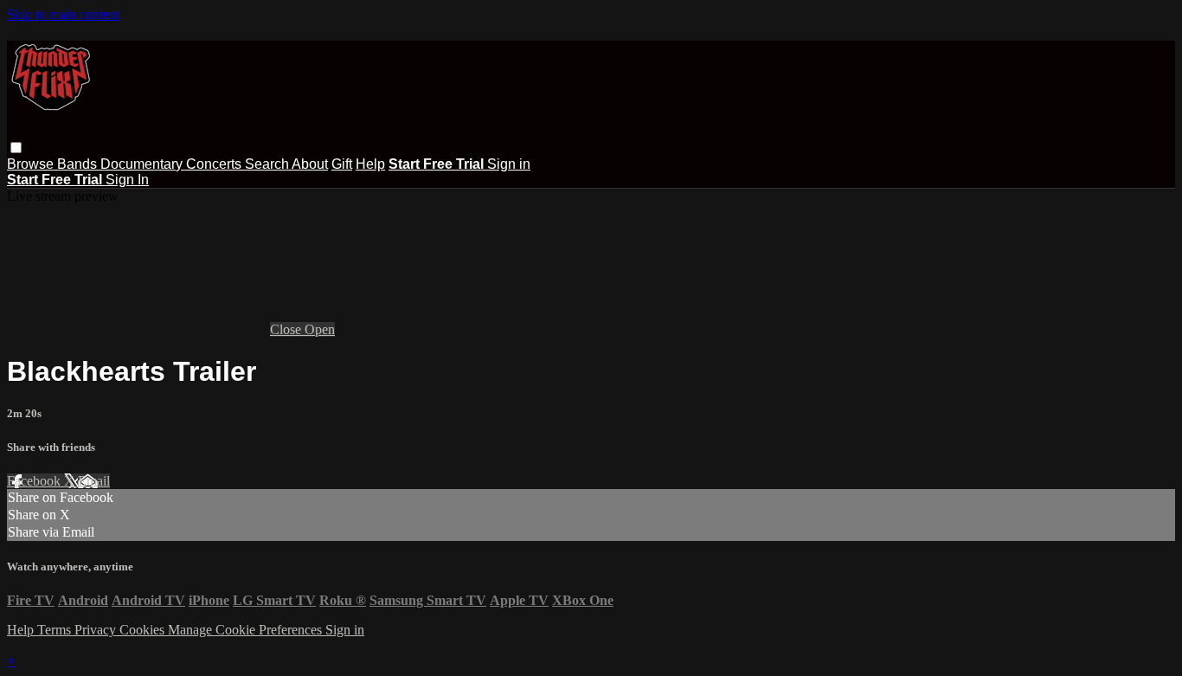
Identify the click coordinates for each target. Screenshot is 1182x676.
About (310, 164)
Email (94, 480)
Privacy (96, 629)
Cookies (143, 629)
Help (370, 164)
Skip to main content (63, 14)
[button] (16, 147)
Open (320, 329)
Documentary (143, 164)
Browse (32, 164)
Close (287, 329)
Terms (55, 629)
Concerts (215, 164)
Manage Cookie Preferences (246, 629)
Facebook (35, 480)
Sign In (127, 179)
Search (268, 164)
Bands (78, 164)
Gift (341, 164)
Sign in (508, 164)
